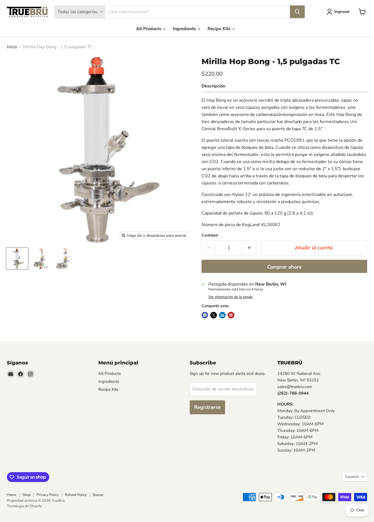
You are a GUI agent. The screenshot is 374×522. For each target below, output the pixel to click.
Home (11, 494)
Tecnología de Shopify (24, 506)
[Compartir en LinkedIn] (222, 315)
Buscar (98, 494)
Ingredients (185, 29)
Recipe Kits (220, 29)
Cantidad (210, 235)
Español (352, 476)
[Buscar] (297, 11)
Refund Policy (76, 494)
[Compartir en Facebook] (205, 315)
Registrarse (207, 407)
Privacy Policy (48, 494)
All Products (149, 29)
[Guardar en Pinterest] (231, 315)
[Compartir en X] (213, 315)
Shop (26, 494)
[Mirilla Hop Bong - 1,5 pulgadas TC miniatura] (17, 258)
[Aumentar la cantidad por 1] (249, 247)
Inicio (12, 46)
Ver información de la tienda (230, 297)
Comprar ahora (284, 267)
